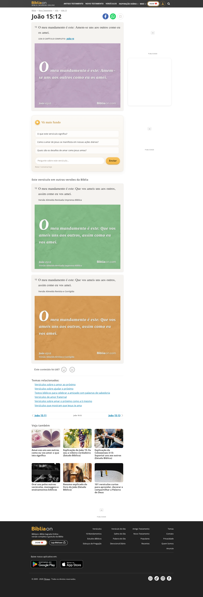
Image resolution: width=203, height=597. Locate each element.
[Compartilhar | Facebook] (105, 16)
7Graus (47, 579)
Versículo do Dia (118, 528)
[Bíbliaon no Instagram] (163, 578)
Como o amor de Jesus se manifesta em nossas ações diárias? (68, 142)
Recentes (145, 543)
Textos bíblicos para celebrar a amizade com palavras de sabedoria (72, 392)
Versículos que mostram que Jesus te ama (58, 405)
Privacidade (168, 538)
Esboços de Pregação (92, 543)
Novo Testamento (94, 3)
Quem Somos (168, 543)
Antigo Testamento (73, 3)
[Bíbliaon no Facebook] (169, 578)
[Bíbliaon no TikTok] (156, 578)
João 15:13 (114, 415)
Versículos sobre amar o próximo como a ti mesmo (63, 401)
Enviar (113, 160)
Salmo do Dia (120, 533)
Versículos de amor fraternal (51, 397)
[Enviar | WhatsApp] (113, 16)
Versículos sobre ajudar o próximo (54, 388)
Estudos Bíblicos (94, 538)
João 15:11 (41, 415)
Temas (171, 528)
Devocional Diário (118, 543)
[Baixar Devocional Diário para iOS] (71, 564)
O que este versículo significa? (52, 133)
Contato (170, 533)
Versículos (111, 3)
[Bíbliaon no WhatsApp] (150, 578)
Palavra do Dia (119, 538)
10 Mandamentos (94, 533)
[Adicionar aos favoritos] (120, 16)
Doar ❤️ (39, 542)
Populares (145, 538)
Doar (153, 3)
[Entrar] (162, 3)
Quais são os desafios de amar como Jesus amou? (61, 150)
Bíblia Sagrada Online (43, 5)
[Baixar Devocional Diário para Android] (44, 564)
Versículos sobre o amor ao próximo (55, 384)
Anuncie (170, 548)
